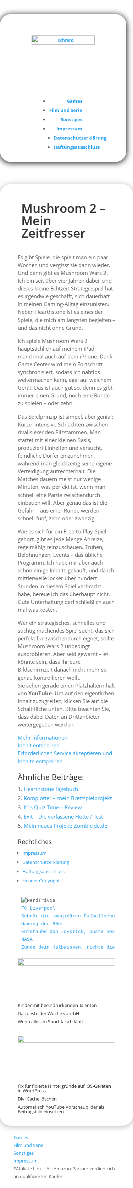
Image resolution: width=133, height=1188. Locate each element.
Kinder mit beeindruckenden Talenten (57, 1005)
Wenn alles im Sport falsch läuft (50, 1021)
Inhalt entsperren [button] (39, 745)
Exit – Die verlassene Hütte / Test (63, 816)
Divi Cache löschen (37, 1099)
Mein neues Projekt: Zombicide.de (65, 825)
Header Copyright (41, 880)
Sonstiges (71, 119)
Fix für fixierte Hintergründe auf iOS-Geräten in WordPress (64, 1088)
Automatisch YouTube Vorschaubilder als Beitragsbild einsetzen (61, 1109)
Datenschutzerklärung (80, 138)
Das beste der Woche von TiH (48, 1013)
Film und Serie (65, 110)
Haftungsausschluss (77, 147)
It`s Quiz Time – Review (53, 807)
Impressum (69, 128)
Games (74, 101)
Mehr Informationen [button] (42, 737)
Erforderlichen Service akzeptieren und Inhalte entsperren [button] (65, 756)
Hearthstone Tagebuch (51, 788)
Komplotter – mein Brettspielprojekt (68, 798)
